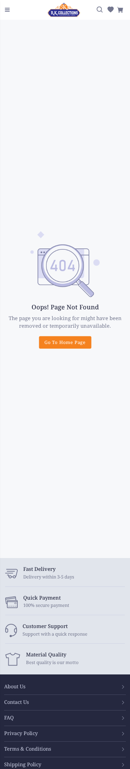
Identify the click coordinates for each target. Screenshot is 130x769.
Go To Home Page (65, 342)
